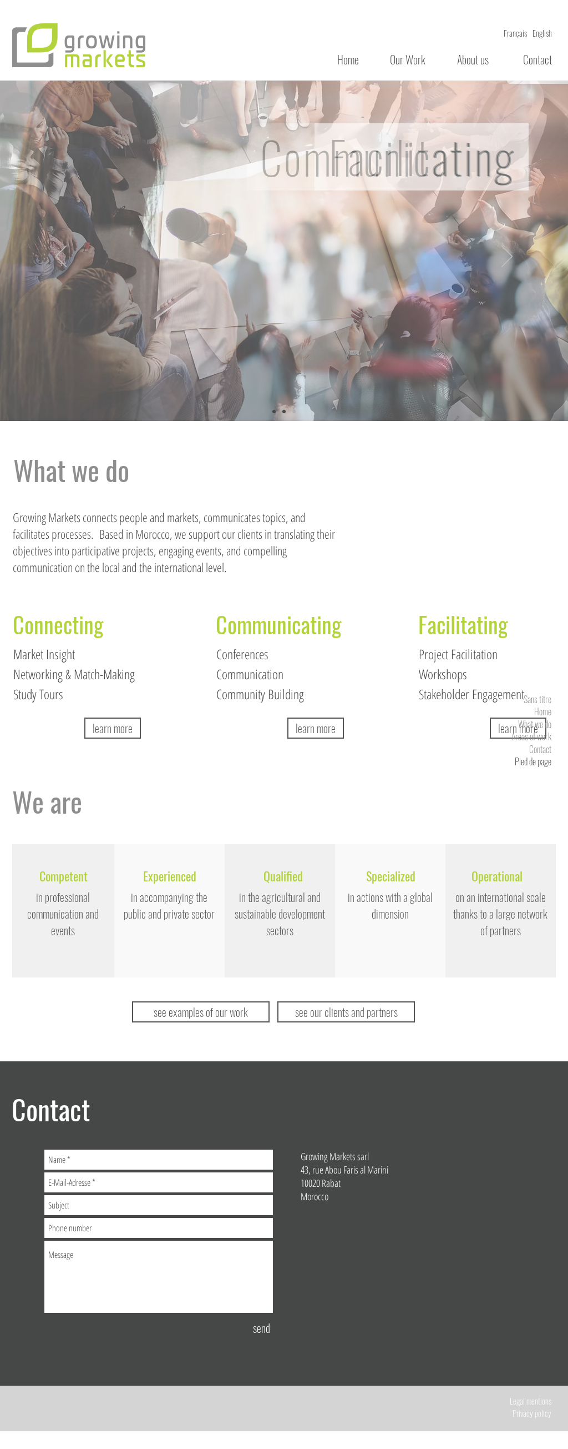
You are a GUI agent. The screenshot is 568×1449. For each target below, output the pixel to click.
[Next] (507, 257)
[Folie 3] (294, 411)
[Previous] (61, 257)
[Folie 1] (274, 411)
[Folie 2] (284, 411)
